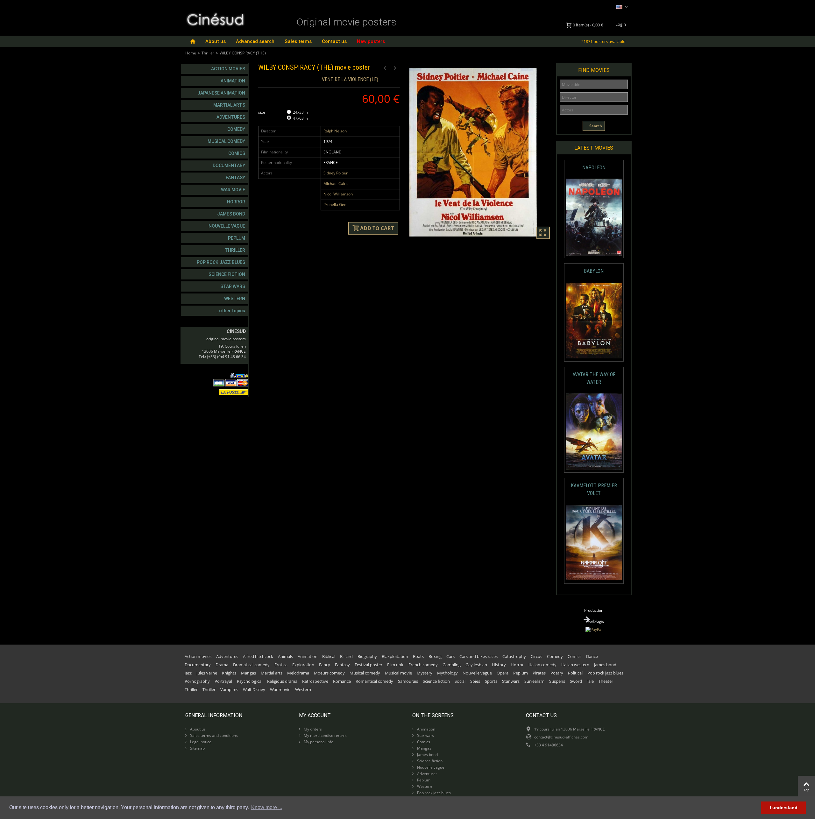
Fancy (324, 664)
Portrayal (223, 681)
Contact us (334, 41)
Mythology (447, 673)
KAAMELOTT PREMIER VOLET (594, 489)
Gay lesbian (476, 664)
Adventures (230, 117)
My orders (312, 729)
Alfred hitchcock (258, 656)
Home (190, 53)
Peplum (236, 238)
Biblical (328, 656)
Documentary (229, 165)
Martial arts (229, 105)
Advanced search (255, 41)
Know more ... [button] (266, 807)
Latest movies (593, 148)
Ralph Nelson (335, 131)
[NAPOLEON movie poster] (594, 217)
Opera (502, 673)
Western (234, 298)
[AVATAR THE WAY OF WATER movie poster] (594, 431)
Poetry (556, 673)
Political (575, 673)
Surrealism (534, 681)
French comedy (423, 664)
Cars (450, 656)
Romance (342, 681)
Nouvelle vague (227, 226)
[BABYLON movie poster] (594, 320)
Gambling (452, 664)
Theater (606, 681)
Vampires (229, 689)
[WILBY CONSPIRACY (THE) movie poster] (480, 152)
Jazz (188, 673)
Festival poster (368, 664)
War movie (233, 189)
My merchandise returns (325, 735)
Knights (229, 673)
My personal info (318, 742)
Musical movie (398, 673)
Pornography (197, 681)
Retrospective (315, 681)
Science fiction (227, 274)
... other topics (229, 310)
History (499, 664)
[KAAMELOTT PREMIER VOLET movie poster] (594, 543)
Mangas (248, 673)
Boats (418, 656)
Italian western (575, 664)
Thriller (208, 53)
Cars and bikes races (478, 656)
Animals (285, 656)
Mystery (424, 673)
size (262, 112)
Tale (590, 681)
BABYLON (594, 271)
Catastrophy (514, 656)
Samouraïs (408, 681)
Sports (491, 681)
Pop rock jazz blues (221, 262)
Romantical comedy (374, 681)
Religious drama (282, 681)
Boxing (435, 656)
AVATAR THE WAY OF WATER (593, 378)
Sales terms (298, 41)
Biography (367, 656)
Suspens (557, 681)
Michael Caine (336, 183)
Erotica (280, 664)
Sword (576, 681)
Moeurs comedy (329, 673)
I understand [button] (783, 807)
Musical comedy (226, 141)
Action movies (228, 68)
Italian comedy (542, 664)
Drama (222, 664)
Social (460, 681)
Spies (475, 681)
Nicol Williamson (338, 194)
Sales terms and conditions (213, 735)
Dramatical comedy (251, 664)
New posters (371, 41)
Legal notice (200, 742)
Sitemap (197, 748)
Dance (592, 656)
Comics (236, 153)
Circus (536, 656)
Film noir (395, 664)
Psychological (249, 681)
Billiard (346, 656)
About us (215, 41)
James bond (231, 213)
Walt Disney (254, 689)
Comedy (236, 129)
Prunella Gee (334, 204)
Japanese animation (221, 92)
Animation (233, 80)
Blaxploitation (395, 656)
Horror (236, 201)
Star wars (232, 286)
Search (595, 126)
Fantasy (235, 177)
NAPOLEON (594, 168)
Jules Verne (206, 673)
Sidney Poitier (335, 173)
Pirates (539, 673)
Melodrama (298, 673)
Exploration (303, 664)
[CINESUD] (215, 18)
